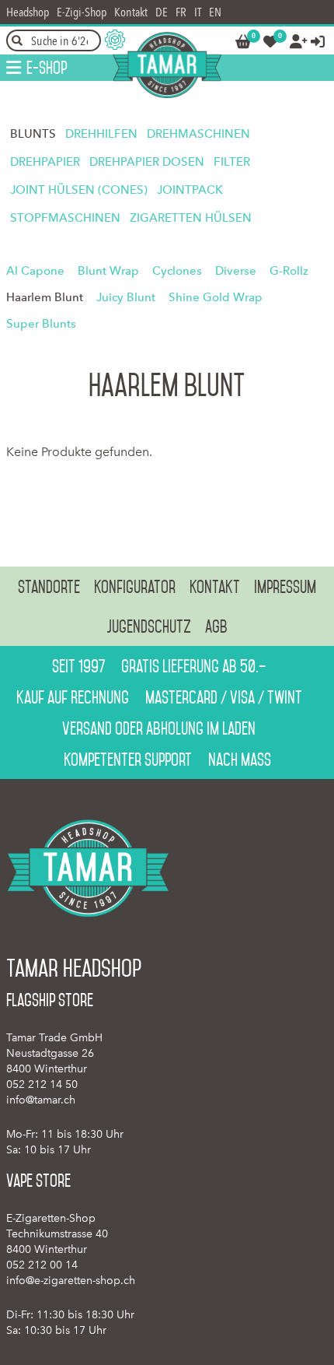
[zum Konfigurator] (115, 40)
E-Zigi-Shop (81, 12)
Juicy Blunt (125, 297)
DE (161, 12)
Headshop (27, 12)
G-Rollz (289, 271)
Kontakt (131, 12)
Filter (232, 162)
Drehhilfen (101, 134)
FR (181, 12)
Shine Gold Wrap (216, 297)
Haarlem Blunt (44, 297)
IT (197, 12)
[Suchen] (17, 40)
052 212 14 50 (42, 1084)
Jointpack (190, 190)
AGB (216, 626)
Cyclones (177, 271)
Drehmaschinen (198, 134)
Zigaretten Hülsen (191, 218)
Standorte (49, 586)
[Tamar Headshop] (167, 65)
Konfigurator (135, 586)
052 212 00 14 (42, 1265)
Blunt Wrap (108, 271)
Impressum (285, 586)
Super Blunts (41, 324)
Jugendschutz (149, 626)
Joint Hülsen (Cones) (79, 190)
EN (215, 12)
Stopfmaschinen (65, 218)
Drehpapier (45, 162)
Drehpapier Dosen (146, 162)
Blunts (33, 134)
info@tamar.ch (40, 1100)
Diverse (235, 271)
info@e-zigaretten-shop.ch (70, 1280)
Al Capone (35, 271)
